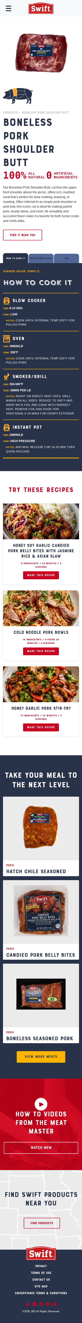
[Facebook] (41, 1304)
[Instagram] (47, 1304)
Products (10, 112)
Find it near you (22, 235)
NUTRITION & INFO (41, 259)
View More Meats (41, 1057)
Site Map (41, 1286)
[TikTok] (34, 1304)
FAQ (66, 259)
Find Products (41, 1223)
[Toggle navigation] (8, 8)
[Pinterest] (54, 1304)
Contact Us (41, 1279)
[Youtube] (27, 1304)
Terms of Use (41, 1273)
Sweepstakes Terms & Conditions (41, 1293)
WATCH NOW (41, 1148)
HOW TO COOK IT (15, 259)
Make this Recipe (41, 575)
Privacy (41, 1266)
